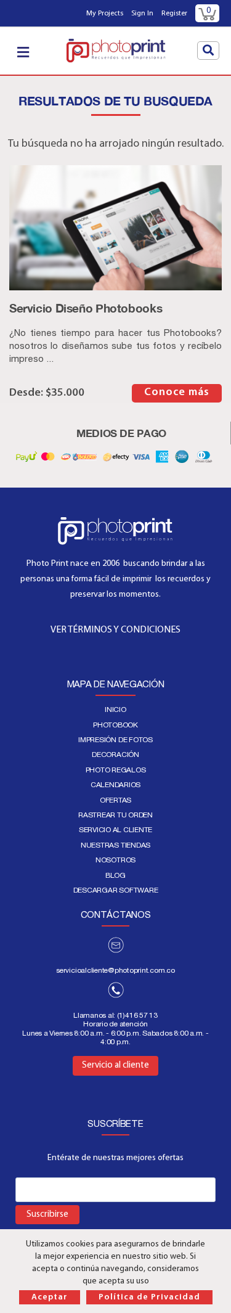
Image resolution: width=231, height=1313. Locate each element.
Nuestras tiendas (115, 845)
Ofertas (115, 800)
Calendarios (115, 784)
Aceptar (49, 1297)
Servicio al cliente (115, 829)
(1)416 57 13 (137, 1015)
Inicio (115, 709)
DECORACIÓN (115, 754)
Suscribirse (47, 1214)
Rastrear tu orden (115, 815)
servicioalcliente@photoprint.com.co (115, 970)
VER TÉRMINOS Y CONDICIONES (115, 630)
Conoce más (176, 392)
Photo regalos (116, 770)
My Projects (104, 13)
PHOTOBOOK (115, 725)
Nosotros (115, 860)
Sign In (142, 13)
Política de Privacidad (149, 1297)
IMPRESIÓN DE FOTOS (115, 739)
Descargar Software (115, 890)
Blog (115, 875)
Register (174, 13)
